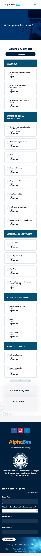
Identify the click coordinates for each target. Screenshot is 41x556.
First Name (7, 517)
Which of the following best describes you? (19, 507)
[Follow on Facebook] (14, 430)
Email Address (8, 497)
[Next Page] (29, 381)
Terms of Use (18, 549)
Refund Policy (20, 551)
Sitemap (8, 549)
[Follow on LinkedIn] (27, 430)
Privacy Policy (30, 549)
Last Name (7, 527)
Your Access (17, 401)
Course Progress (19, 390)
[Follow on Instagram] (20, 430)
